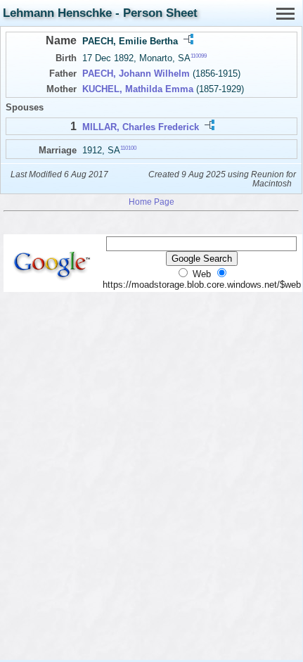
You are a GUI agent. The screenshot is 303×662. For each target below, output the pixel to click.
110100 (128, 147)
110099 (199, 56)
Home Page (151, 201)
